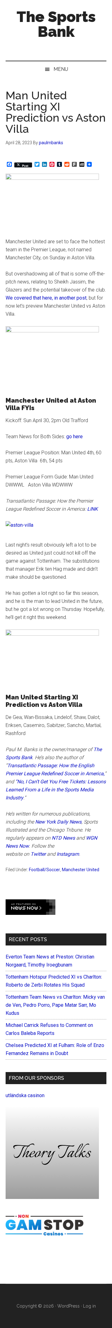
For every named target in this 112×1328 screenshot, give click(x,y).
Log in (89, 1306)
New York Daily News (58, 822)
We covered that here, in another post (46, 298)
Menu (61, 69)
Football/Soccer (44, 869)
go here (74, 436)
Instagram (68, 854)
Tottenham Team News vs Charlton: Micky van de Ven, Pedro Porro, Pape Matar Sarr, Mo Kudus (55, 1005)
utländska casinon (25, 1095)
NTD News (63, 838)
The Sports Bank (56, 24)
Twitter (38, 854)
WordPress (68, 1306)
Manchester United (80, 869)
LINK (92, 509)
